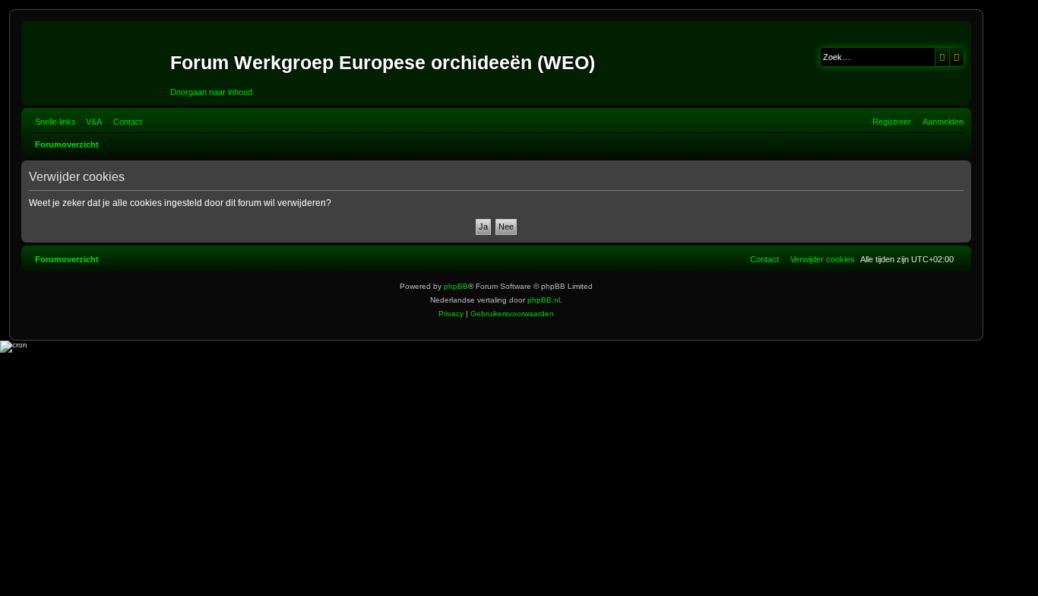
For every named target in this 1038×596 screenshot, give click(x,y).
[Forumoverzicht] (97, 63)
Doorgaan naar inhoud (211, 92)
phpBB (456, 286)
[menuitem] (91, 121)
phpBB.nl (543, 300)
